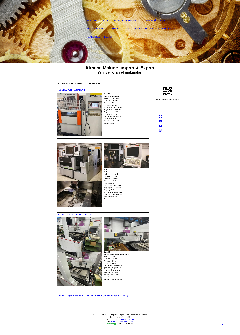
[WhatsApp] (160, 130)
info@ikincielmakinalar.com (123, 319)
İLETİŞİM (108, 37)
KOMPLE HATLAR (120, 29)
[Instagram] (160, 116)
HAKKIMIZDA (93, 37)
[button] (223, 324)
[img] (71, 21)
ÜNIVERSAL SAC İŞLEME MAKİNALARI (145, 20)
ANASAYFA (92, 20)
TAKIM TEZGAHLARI (111, 20)
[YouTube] (160, 125)
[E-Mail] (160, 121)
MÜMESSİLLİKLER (167, 29)
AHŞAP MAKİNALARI (97, 29)
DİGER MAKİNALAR (143, 29)
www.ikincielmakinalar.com (122, 321)
